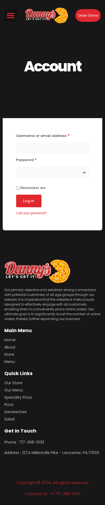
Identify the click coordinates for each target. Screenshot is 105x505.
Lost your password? (31, 213)
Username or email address (42, 135)
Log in (28, 201)
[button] (10, 15)
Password (26, 159)
